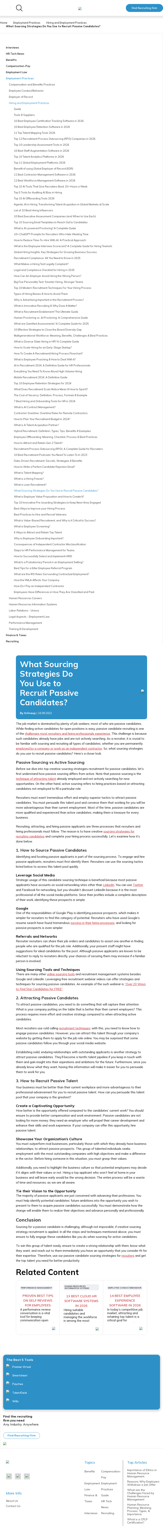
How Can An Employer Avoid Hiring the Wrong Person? (47, 276)
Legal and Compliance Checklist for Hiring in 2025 (44, 270)
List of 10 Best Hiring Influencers (33, 210)
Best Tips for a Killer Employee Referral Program (43, 568)
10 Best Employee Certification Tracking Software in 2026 (49, 120)
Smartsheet (19, 1375)
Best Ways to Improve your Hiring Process (39, 508)
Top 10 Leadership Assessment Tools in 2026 (41, 144)
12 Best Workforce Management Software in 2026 (44, 180)
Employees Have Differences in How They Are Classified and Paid (54, 592)
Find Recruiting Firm (144, 8)
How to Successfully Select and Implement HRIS (43, 556)
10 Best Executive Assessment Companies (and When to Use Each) (55, 216)
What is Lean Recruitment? (30, 484)
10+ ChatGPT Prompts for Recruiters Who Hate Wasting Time (51, 234)
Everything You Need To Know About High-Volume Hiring (48, 371)
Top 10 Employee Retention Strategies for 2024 (42, 383)
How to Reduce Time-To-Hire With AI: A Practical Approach (50, 240)
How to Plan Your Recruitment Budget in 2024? (42, 419)
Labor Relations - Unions (24, 610)
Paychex (17, 1384)
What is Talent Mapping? (29, 472)
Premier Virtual (21, 1366)
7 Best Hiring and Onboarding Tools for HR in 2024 (44, 401)
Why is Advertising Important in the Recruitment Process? (49, 299)
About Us (12, 1501)
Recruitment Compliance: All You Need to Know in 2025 (47, 258)
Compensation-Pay (18, 66)
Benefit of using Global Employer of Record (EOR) (43, 168)
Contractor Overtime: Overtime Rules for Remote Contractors (51, 413)
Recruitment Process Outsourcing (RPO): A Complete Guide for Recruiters (58, 448)
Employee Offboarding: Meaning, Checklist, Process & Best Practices (55, 437)
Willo (15, 1401)
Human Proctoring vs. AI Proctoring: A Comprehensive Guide (51, 317)
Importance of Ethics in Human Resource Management (142, 1473)
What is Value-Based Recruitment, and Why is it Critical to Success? (55, 520)
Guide (17, 109)
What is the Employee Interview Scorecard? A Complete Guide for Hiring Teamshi (63, 246)
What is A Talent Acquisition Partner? (36, 425)
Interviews (12, 47)
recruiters (127, 1256)
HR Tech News (15, 53)
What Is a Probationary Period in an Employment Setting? (48, 562)
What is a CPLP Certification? (137, 1521)
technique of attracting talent (36, 779)
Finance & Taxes (16, 635)
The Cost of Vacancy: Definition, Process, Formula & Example (50, 395)
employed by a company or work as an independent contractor (59, 748)
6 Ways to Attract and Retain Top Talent (38, 532)
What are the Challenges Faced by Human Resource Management (140, 1494)
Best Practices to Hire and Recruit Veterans (40, 514)
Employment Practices (26, 22)
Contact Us (13, 1506)
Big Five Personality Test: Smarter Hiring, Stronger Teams (48, 281)
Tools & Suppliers (24, 114)
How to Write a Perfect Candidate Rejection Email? (44, 466)
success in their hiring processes (92, 923)
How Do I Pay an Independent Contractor (39, 586)
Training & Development (23, 629)
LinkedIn (108, 885)
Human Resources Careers (25, 598)
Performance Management (25, 622)
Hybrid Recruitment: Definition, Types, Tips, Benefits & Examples (52, 431)
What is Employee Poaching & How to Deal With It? (45, 359)
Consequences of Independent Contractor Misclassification (50, 544)
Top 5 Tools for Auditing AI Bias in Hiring (38, 192)
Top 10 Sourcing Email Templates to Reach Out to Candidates (51, 222)
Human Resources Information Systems (33, 604)
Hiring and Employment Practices (66, 22)
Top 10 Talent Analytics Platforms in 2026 (39, 156)
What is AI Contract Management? (34, 407)
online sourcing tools (61, 974)
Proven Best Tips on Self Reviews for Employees (37, 1300)
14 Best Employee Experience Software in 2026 (125, 1300)
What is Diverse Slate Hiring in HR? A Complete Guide (46, 341)
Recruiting (12, 641)
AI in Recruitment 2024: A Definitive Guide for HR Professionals (52, 365)
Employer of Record (21, 96)
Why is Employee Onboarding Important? (38, 538)
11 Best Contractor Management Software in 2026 (45, 174)
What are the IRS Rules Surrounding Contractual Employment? (51, 574)
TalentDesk (19, 1392)
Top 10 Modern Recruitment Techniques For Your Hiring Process (52, 287)
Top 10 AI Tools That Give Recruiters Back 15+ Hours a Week (50, 186)
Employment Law (16, 72)
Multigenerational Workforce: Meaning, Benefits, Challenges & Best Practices (61, 335)
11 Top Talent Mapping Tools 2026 (34, 132)
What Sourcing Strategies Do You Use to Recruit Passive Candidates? (56, 490)
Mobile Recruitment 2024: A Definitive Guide (40, 377)
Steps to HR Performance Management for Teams (44, 550)
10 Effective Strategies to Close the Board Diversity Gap (48, 329)
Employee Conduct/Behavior (26, 90)
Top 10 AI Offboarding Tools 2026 (34, 198)
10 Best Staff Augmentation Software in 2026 (41, 150)
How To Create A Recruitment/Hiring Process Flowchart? (48, 353)
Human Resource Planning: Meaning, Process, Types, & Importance (139, 1509)
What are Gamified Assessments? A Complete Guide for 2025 (51, 323)
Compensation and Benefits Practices (32, 84)
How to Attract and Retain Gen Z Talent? (38, 442)
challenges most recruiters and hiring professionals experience (67, 734)
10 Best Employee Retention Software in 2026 (42, 126)
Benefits (11, 59)
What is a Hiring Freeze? (29, 478)
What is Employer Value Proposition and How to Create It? (49, 496)
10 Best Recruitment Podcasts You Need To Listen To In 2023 (50, 454)
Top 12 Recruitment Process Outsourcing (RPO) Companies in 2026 (54, 138)
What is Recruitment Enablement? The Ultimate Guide (46, 311)
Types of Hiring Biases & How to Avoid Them (41, 293)
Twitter (138, 885)
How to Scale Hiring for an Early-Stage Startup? (43, 347)
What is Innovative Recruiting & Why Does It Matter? (45, 305)
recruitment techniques (74, 1028)
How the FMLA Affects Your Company (36, 580)
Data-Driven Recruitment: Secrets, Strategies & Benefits (48, 460)
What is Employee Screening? (32, 526)
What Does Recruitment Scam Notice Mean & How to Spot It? (51, 389)
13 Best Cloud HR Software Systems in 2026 (81, 1301)
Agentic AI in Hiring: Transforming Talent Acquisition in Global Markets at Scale (61, 204)
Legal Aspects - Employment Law (29, 616)
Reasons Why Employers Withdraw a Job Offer (143, 1483)
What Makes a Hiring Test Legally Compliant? (41, 264)
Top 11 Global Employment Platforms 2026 (39, 162)
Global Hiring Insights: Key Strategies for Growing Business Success (55, 252)
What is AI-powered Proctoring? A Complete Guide (45, 228)
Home (3, 22)
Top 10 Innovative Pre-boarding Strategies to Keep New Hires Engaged (57, 502)
